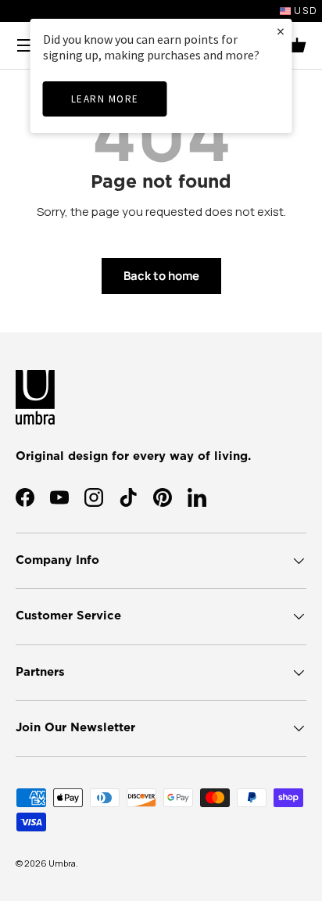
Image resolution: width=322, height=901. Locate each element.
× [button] (280, 31)
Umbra (62, 863)
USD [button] (304, 10)
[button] (297, 45)
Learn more (105, 99)
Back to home (161, 275)
